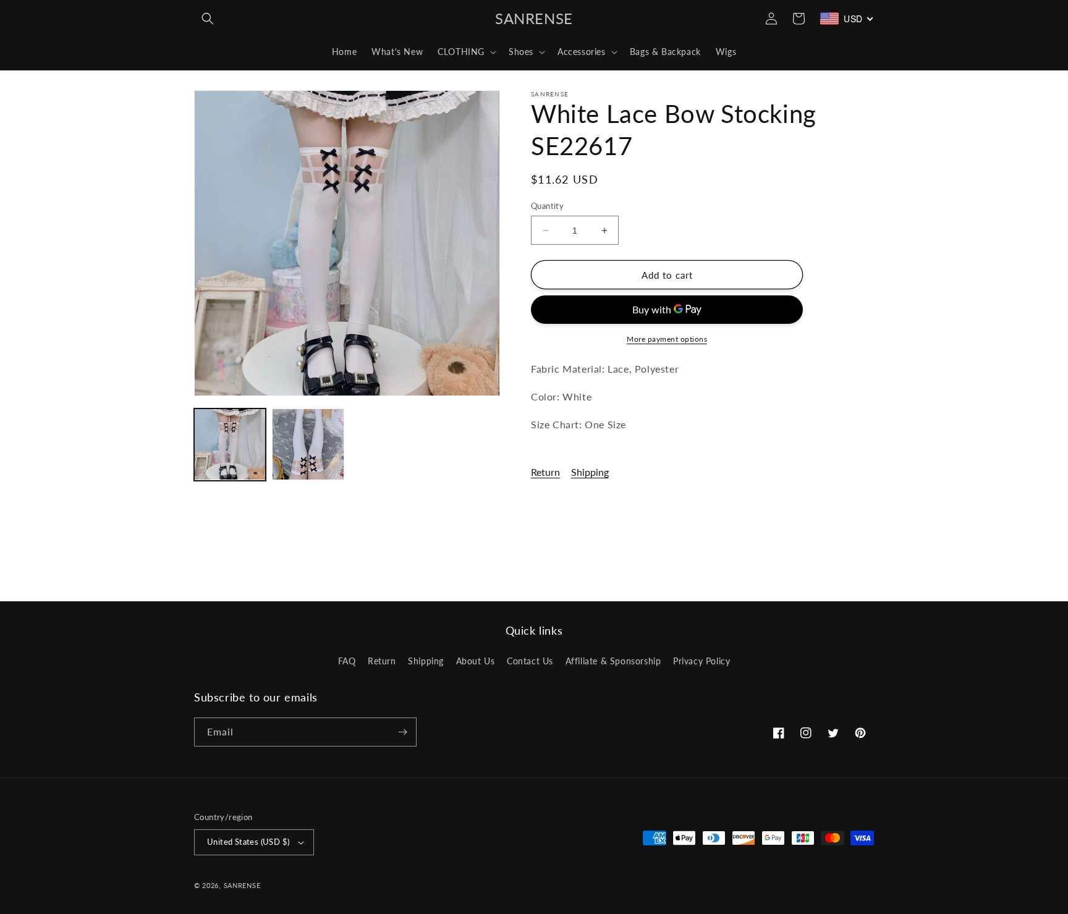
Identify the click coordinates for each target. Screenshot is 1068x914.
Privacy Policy (701, 661)
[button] (207, 18)
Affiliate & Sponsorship (613, 661)
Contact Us (530, 661)
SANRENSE (242, 885)
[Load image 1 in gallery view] (230, 444)
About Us (475, 661)
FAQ (347, 661)
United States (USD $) (248, 842)
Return (545, 472)
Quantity (547, 206)
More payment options (667, 339)
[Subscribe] (402, 732)
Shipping (590, 472)
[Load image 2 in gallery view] (308, 444)
